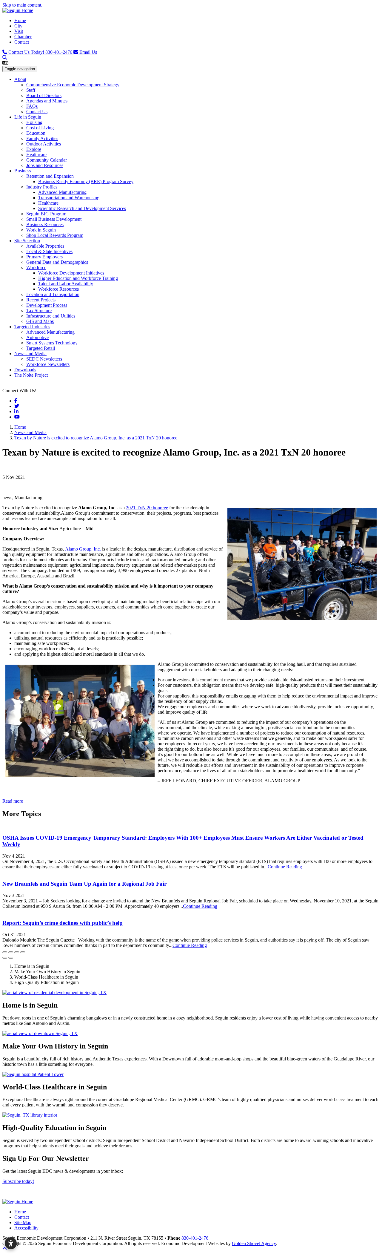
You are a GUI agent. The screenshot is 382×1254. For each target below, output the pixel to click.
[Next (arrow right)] (10, 958)
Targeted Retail (40, 348)
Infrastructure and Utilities (50, 315)
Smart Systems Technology (52, 342)
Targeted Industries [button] (32, 326)
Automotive (37, 337)
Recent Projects (41, 299)
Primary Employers (44, 256)
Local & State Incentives (49, 251)
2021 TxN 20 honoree (147, 507)
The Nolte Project (31, 375)
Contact (21, 42)
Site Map (22, 1222)
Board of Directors (43, 95)
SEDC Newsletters (44, 358)
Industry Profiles (41, 186)
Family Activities (42, 138)
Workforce (36, 267)
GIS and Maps (40, 321)
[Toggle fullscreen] (16, 952)
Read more (12, 801)
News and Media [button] (30, 353)
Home (20, 20)
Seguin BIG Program (46, 213)
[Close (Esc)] (4, 952)
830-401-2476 (40, 52)
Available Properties (45, 246)
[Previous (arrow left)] (4, 958)
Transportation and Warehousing (68, 197)
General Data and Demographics (57, 262)
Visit (18, 31)
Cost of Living (40, 127)
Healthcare (36, 154)
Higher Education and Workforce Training (78, 278)
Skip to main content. (22, 4)
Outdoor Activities (43, 143)
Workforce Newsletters (48, 364)
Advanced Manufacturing (62, 192)
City (18, 25)
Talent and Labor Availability (65, 283)
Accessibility (26, 1227)
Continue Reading (285, 866)
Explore (33, 149)
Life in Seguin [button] (27, 116)
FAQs (32, 106)
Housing (34, 122)
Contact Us (36, 111)
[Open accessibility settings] (11, 1243)
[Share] (10, 952)
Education (35, 133)
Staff (30, 90)
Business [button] (22, 170)
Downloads (25, 369)
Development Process (46, 305)
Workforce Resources (58, 289)
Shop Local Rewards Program (54, 235)
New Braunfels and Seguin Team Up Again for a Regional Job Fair (84, 884)
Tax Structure (39, 310)
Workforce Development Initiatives (71, 272)
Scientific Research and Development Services (82, 208)
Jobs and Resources (44, 165)
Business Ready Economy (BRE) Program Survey (85, 181)
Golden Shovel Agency (254, 1243)
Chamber (23, 36)
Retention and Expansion (50, 176)
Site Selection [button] (27, 240)
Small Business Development (53, 219)
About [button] (20, 79)
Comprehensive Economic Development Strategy (72, 84)
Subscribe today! (18, 1181)
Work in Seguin (41, 229)
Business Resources (45, 224)
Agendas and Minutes (46, 100)
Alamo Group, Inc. (83, 548)
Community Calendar (46, 160)
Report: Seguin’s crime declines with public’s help (62, 923)
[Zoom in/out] (22, 952)
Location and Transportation (52, 294)
